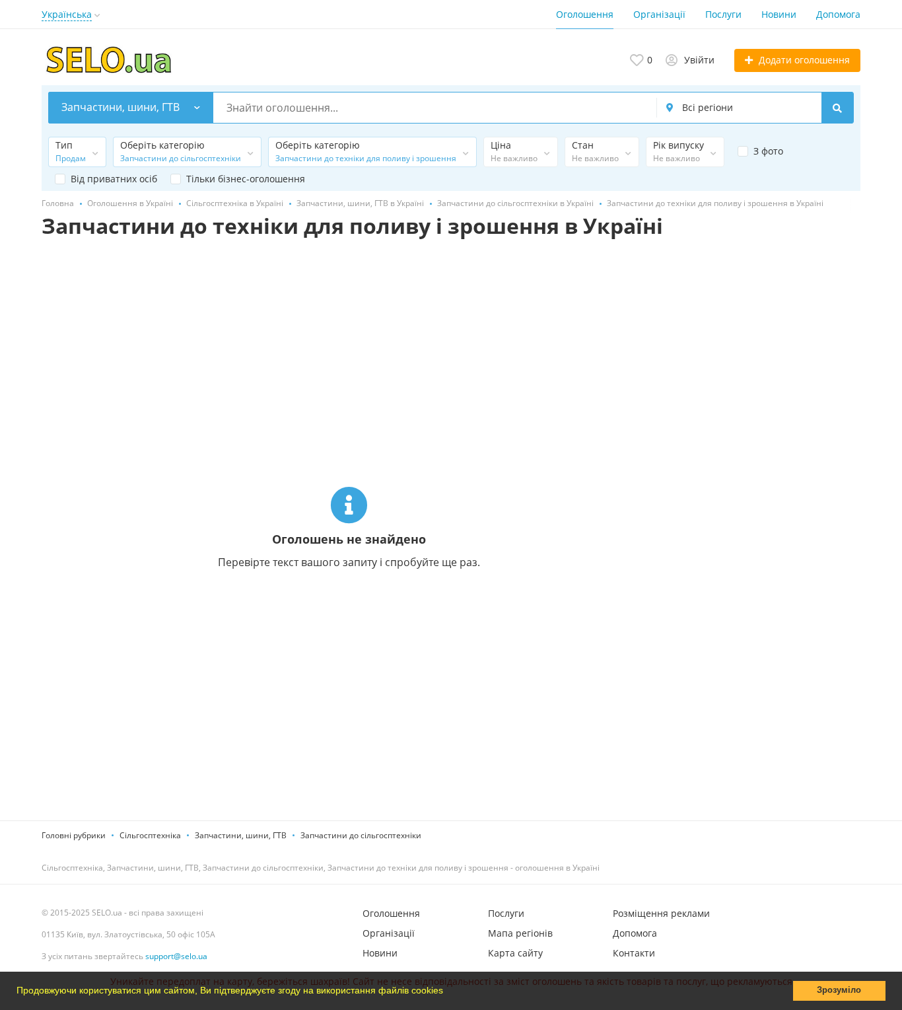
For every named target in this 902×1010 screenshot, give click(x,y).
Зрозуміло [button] (839, 990)
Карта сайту (515, 953)
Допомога (838, 14)
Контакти (634, 953)
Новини (778, 14)
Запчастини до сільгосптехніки (360, 835)
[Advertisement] (768, 391)
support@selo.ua (176, 956)
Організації (659, 14)
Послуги (723, 14)
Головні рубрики (74, 835)
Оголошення (584, 14)
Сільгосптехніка (150, 835)
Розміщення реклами (661, 913)
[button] (448, 992)
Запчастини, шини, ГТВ (241, 835)
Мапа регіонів (520, 933)
